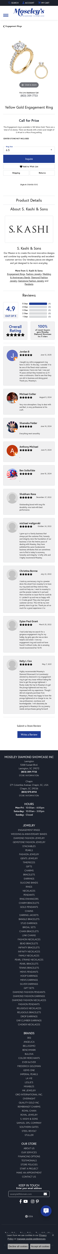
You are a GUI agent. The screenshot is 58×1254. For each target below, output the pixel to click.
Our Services (29, 1152)
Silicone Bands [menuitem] (29, 882)
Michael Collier (27, 394)
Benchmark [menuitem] (29, 1049)
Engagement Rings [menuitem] (29, 829)
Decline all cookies (18, 1246)
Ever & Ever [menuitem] (29, 1062)
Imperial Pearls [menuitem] (29, 1074)
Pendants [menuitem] (29, 894)
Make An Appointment (29, 1172)
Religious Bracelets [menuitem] (29, 1012)
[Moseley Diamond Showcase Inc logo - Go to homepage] (29, 11)
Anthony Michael (28, 446)
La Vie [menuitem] (29, 1078)
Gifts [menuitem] (29, 866)
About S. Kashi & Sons (29, 209)
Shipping (16, 173)
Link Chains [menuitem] (29, 935)
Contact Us (29, 1176)
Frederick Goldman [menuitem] (29, 1066)
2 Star (25, 313)
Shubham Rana (27, 494)
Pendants (29, 284)
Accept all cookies (40, 1246)
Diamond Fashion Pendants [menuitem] (29, 992)
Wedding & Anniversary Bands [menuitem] (29, 834)
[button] (13, 3)
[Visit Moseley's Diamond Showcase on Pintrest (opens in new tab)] (37, 1201)
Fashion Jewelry (33, 274)
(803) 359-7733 (29, 95)
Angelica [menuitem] (29, 1041)
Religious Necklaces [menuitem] (29, 1008)
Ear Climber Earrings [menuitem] (29, 1020)
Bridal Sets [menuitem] (29, 927)
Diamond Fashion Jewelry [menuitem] (29, 838)
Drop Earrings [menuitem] (29, 1016)
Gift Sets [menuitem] (29, 987)
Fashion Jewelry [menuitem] (29, 854)
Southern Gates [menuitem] (29, 1126)
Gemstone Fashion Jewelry (31, 280)
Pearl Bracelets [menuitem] (29, 963)
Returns (42, 173)
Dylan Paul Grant (28, 621)
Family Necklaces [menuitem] (29, 955)
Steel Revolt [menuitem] (29, 1130)
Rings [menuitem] (29, 886)
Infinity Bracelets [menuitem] (29, 947)
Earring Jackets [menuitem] (29, 915)
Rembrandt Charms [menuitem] (29, 1106)
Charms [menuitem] (29, 870)
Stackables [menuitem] (29, 846)
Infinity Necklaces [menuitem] (29, 951)
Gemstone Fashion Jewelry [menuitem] (29, 842)
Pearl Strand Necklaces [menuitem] (29, 959)
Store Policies (29, 1164)
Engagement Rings (13, 26)
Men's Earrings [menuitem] (29, 979)
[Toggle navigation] (6, 17)
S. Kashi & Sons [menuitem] (29, 1118)
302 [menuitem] (29, 1037)
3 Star (25, 310)
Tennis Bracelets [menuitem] (29, 967)
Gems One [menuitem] (29, 1070)
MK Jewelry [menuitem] (29, 1090)
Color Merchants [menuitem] (29, 1058)
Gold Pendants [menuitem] (29, 906)
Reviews (29, 295)
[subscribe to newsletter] (45, 1194)
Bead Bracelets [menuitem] (29, 943)
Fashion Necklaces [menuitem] (29, 939)
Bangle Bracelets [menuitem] (29, 919)
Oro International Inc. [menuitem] (29, 1094)
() (49, 303)
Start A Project (29, 1168)
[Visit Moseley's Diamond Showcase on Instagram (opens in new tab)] (32, 1201)
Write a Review (29, 734)
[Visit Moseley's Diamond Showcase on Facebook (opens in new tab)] (20, 1201)
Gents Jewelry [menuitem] (29, 858)
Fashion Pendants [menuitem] (29, 1004)
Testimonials (29, 1160)
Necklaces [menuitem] (29, 890)
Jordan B (24, 351)
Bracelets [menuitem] (29, 874)
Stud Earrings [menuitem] (29, 923)
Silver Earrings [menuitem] (29, 983)
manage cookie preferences (31, 1238)
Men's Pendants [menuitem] (29, 971)
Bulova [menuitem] (29, 1053)
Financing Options (29, 1156)
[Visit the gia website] (29, 1216)
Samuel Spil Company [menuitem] (29, 1122)
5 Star (25, 303)
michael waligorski (29, 523)
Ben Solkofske (27, 470)
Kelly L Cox (25, 661)
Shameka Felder (28, 423)
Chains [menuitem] (29, 911)
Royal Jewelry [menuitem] (29, 1114)
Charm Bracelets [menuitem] (29, 902)
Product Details (29, 200)
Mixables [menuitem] (29, 1086)
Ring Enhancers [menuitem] (29, 898)
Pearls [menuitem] (29, 850)
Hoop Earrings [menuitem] (29, 975)
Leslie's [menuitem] (29, 1082)
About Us (29, 1148)
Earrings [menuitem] (29, 878)
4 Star (25, 307)
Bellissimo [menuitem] (29, 1045)
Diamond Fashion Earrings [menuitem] (29, 996)
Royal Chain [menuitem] (29, 1110)
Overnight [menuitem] (29, 1098)
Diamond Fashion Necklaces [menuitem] (29, 1000)
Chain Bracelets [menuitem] (29, 931)
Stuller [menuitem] (29, 1134)
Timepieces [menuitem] (29, 862)
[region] (29, 63)
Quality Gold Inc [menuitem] (29, 1102)
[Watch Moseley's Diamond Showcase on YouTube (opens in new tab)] (25, 1201)
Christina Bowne (28, 570)
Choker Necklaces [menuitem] (29, 1024)
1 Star (25, 316)
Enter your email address (29, 1188)
